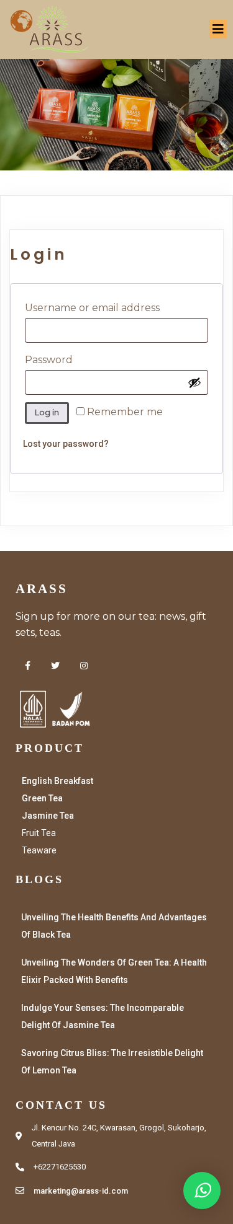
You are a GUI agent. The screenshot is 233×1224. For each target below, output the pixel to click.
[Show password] (194, 382)
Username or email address (116, 307)
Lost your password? (66, 444)
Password (75, 359)
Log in (47, 412)
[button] (202, 1190)
